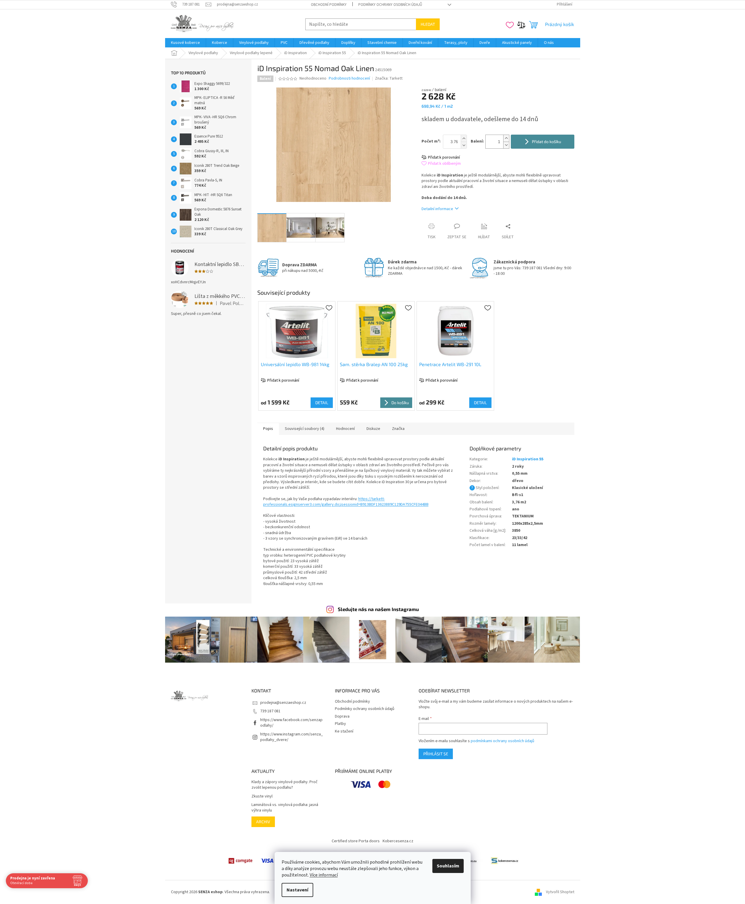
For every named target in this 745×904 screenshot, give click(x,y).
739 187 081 (270, 711)
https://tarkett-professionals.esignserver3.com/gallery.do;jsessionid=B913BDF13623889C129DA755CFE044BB (346, 501)
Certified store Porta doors (356, 841)
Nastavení (297, 890)
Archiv (263, 821)
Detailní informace (437, 209)
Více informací (324, 875)
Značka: (389, 78)
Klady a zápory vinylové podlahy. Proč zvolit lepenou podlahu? (284, 784)
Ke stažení (344, 731)
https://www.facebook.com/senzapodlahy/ (291, 722)
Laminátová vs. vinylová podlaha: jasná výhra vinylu (284, 807)
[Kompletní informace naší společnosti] (504, 861)
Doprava (342, 716)
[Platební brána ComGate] (240, 861)
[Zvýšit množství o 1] (506, 138)
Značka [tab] (398, 429)
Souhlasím (448, 866)
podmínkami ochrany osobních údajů (502, 741)
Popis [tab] (268, 429)
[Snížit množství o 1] (506, 145)
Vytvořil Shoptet (560, 892)
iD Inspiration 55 (527, 459)
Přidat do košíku (546, 141)
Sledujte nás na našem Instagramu (378, 609)
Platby (340, 724)
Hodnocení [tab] (345, 429)
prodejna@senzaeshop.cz (283, 703)
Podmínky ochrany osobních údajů (390, 4)
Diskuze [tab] (373, 429)
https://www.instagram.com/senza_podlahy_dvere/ (291, 737)
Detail (321, 402)
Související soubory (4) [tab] (304, 429)
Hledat (428, 24)
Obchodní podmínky (329, 4)
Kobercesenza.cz (398, 841)
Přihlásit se (435, 753)
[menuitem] (185, 42)
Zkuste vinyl (262, 796)
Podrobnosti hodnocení (349, 78)
